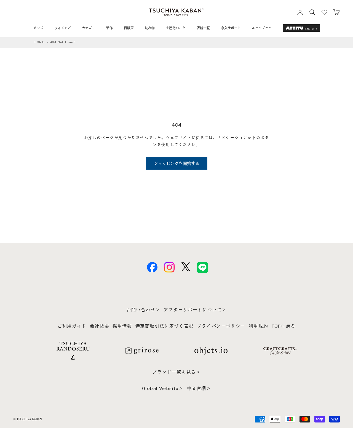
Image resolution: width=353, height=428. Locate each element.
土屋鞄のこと (176, 28)
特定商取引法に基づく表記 (164, 326)
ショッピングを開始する (176, 163)
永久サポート (231, 28)
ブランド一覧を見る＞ (176, 372)
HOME (39, 42)
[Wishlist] (324, 12)
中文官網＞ (199, 388)
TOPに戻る (283, 326)
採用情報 (122, 326)
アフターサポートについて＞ (195, 310)
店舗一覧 (203, 28)
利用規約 (258, 326)
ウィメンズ (62, 28)
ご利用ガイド (72, 326)
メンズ (38, 28)
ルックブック (262, 28)
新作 (109, 28)
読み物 (150, 28)
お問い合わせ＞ (143, 310)
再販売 (129, 28)
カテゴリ (88, 28)
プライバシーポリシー (221, 326)
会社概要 (99, 326)
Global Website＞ (163, 388)
